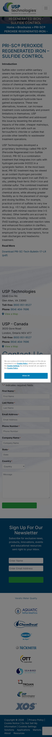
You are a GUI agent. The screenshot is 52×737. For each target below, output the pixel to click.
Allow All (26, 376)
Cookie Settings (13, 366)
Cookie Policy (22, 363)
